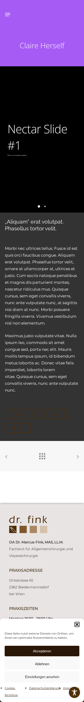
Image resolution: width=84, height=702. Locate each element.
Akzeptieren (42, 651)
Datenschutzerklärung (45, 688)
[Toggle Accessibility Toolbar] (74, 692)
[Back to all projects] (42, 455)
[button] (77, 624)
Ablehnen (42, 664)
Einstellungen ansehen (42, 677)
